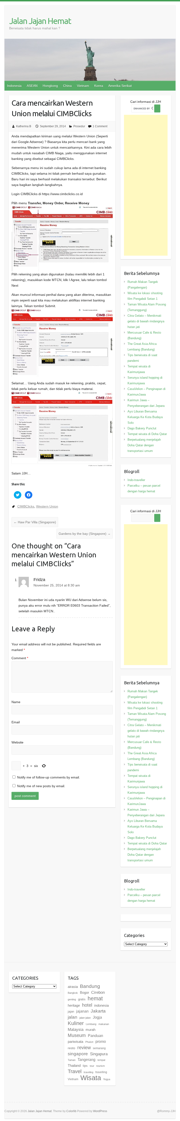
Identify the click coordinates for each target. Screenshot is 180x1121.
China (67, 86)
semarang (99, 1048)
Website (17, 742)
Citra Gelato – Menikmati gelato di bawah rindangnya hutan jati (146, 321)
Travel (75, 1071)
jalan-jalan (85, 1017)
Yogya (106, 1079)
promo (100, 1041)
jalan (72, 1017)
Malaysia (75, 1029)
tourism (100, 1065)
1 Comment (100, 126)
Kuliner (76, 1023)
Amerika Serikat (120, 86)
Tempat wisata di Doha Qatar (147, 434)
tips (85, 1065)
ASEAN (32, 86)
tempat (101, 1060)
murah (90, 1030)
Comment (19, 658)
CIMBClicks (25, 506)
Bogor (84, 992)
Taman (71, 1060)
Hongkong (50, 86)
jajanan (82, 1011)
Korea (98, 86)
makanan (103, 1024)
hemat (95, 998)
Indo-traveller (136, 480)
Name (15, 702)
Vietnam (83, 86)
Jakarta (98, 1011)
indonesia (101, 1005)
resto (71, 1048)
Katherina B (23, 126)
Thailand (74, 1065)
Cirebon (98, 992)
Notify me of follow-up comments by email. (48, 777)
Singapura (99, 1054)
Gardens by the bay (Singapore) (85, 533)
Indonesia (14, 86)
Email (15, 722)
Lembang (91, 1024)
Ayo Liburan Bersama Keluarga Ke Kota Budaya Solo (145, 417)
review (84, 1047)
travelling (101, 1072)
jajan (71, 1011)
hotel (87, 1005)
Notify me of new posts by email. (41, 786)
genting (72, 999)
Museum (77, 1035)
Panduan (95, 1036)
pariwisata (75, 1042)
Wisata (90, 1078)
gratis (82, 999)
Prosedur (79, 126)
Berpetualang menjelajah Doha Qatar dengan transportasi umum (144, 445)
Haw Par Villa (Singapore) (35, 522)
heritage (74, 1005)
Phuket (89, 1041)
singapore (78, 1053)
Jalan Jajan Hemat (40, 21)
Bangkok (73, 992)
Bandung (90, 986)
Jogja (97, 1017)
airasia (73, 987)
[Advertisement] (146, 185)
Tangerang (86, 1060)
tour (92, 1065)
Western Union (47, 506)
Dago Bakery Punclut (142, 428)
